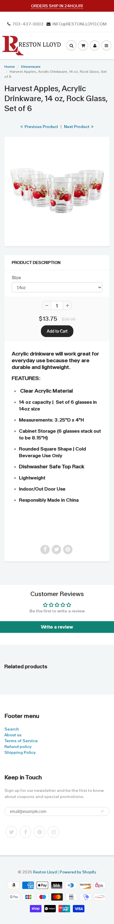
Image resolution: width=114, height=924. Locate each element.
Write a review (57, 627)
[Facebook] (25, 832)
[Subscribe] (102, 811)
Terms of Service (21, 740)
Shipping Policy (20, 752)
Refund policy (18, 746)
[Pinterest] (39, 832)
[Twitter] (11, 832)
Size (16, 278)
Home (9, 66)
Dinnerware (31, 66)
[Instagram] (53, 832)
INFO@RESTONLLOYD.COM (79, 24)
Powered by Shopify (78, 872)
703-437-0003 (28, 24)
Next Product (77, 126)
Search (11, 729)
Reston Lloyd (45, 872)
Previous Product (41, 126)
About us (13, 735)
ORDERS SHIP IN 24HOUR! (57, 5)
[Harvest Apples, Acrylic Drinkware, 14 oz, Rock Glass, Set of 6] (57, 191)
